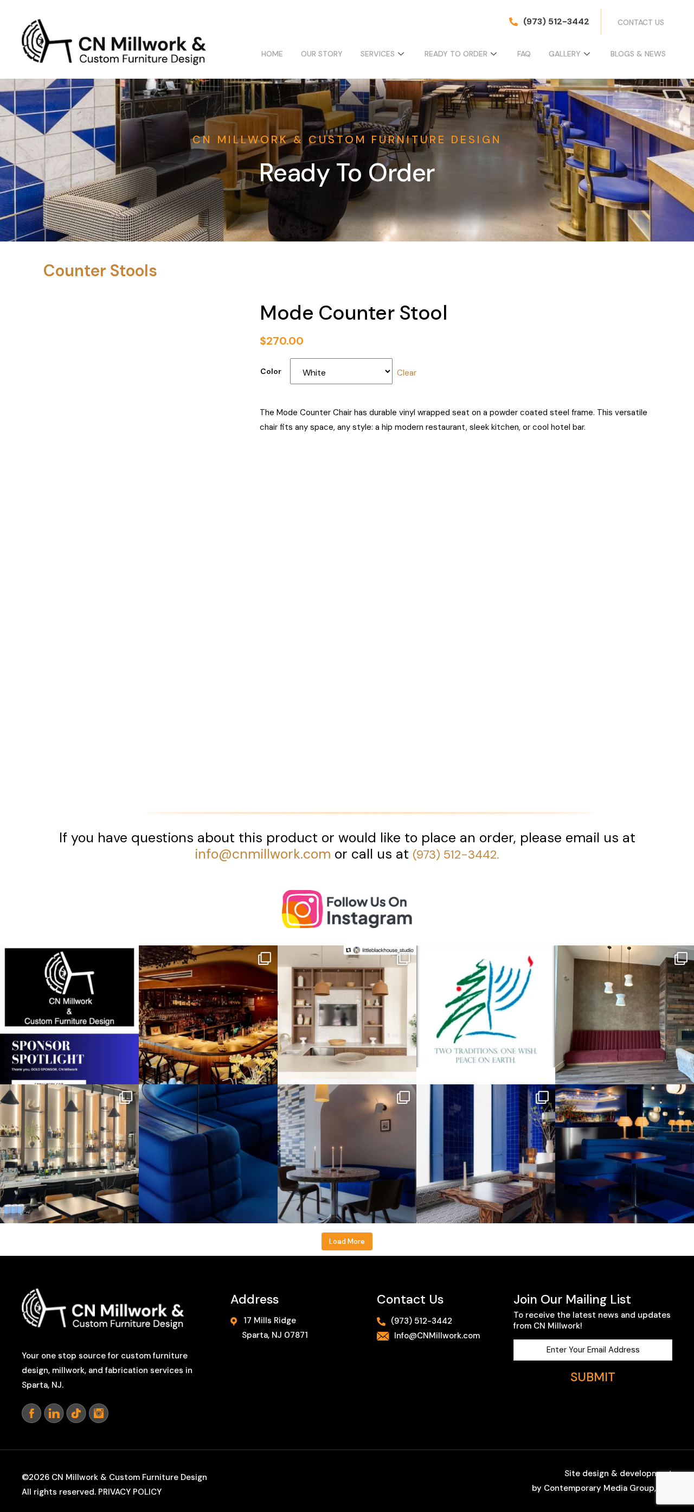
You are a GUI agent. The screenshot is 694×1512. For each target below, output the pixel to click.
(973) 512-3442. (456, 854)
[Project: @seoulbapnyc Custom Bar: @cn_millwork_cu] (208, 1014)
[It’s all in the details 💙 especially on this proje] (208, 1153)
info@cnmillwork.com (263, 854)
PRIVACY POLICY (130, 1491)
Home (272, 54)
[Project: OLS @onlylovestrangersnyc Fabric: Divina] (347, 1153)
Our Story (322, 54)
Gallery (565, 54)
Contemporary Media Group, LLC (608, 1488)
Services (378, 54)
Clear (406, 372)
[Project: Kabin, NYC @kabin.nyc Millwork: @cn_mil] (69, 1153)
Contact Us (641, 22)
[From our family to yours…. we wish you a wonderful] (485, 1014)
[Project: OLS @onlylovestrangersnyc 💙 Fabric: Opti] (485, 1153)
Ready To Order (456, 54)
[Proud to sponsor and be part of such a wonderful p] (69, 1014)
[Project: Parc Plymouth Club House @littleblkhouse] (624, 1014)
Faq (524, 54)
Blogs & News (638, 54)
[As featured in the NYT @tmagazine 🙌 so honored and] (624, 1153)
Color (270, 371)
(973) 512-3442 (556, 21)
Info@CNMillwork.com (437, 1335)
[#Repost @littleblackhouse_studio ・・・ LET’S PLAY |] (347, 1014)
